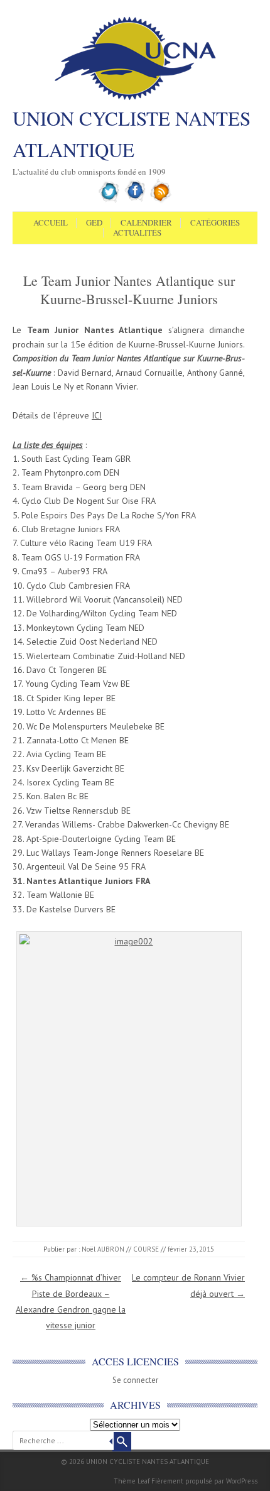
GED (94, 223)
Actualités (137, 233)
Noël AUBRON (103, 1249)
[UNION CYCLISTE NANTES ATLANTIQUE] (135, 98)
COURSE (146, 1249)
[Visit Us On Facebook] (135, 200)
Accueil (50, 223)
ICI (97, 415)
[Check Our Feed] (161, 200)
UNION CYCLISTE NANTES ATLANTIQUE (132, 134)
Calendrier (146, 223)
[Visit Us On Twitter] (109, 200)
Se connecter (135, 1380)
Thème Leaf (131, 1481)
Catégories (215, 223)
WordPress (241, 1481)
